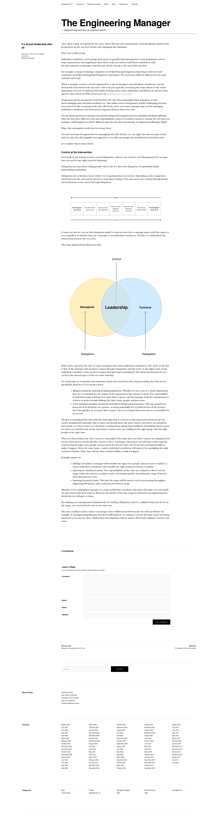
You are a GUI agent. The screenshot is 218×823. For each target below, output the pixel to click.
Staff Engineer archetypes (119, 94)
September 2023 (122, 727)
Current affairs (66, 793)
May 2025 (64, 765)
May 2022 (120, 752)
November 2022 (122, 738)
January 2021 (148, 724)
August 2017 (176, 757)
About (114, 4)
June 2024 (92, 749)
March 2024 (93, 757)
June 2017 (175, 762)
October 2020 (148, 730)
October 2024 (93, 738)
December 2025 (66, 746)
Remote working (149, 790)
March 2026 (65, 738)
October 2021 (121, 762)
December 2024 (94, 733)
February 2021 (121, 768)
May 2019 (147, 746)
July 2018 (175, 727)
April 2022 (120, 754)
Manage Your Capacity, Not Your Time (73, 647)
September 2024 (94, 741)
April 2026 (64, 735)
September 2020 (149, 733)
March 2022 (120, 757)
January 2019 (148, 757)
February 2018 (177, 741)
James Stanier (39, 54)
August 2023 (121, 730)
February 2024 (93, 760)
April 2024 (92, 754)
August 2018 (176, 724)
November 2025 (66, 749)
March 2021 (120, 765)
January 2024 (93, 762)
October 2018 (148, 765)
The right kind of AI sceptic (70, 698)
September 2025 (66, 754)
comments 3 (25, 56)
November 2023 (94, 768)
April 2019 (147, 749)
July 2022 (120, 749)
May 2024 (92, 752)
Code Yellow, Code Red (69, 695)
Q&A (118, 793)
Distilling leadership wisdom (70, 703)
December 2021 (122, 760)
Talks (146, 793)
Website (65, 614)
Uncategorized (177, 790)
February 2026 (66, 741)
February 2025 (93, 727)
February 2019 (149, 754)
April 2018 (175, 735)
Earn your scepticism (68, 700)
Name (65, 600)
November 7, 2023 (27, 54)
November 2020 (149, 727)
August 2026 (65, 724)
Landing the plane (67, 692)
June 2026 (64, 730)
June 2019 (147, 743)
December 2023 (94, 765)
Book (63, 790)
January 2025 (93, 730)
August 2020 (148, 735)
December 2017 (177, 746)
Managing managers (94, 4)
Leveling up (80, 4)
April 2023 (120, 735)
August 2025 (65, 757)
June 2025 (64, 762)
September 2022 (122, 743)
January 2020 (148, 741)
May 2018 (175, 733)
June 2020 (147, 738)
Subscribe (134, 4)
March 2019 (148, 752)
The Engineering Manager (115, 22)
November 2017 (177, 749)
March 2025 (93, 724)
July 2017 (175, 760)
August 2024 (93, 743)
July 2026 (64, 727)
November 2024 (94, 735)
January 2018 (176, 743)
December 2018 (149, 760)
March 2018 (176, 738)
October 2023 (121, 724)
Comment (66, 576)
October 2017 (176, 752)
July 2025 (64, 760)
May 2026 (64, 733)
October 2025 (65, 752)
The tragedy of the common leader (185, 647)
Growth (91, 790)
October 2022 (121, 741)
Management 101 (67, 4)
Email (64, 607)
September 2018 (149, 768)
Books (106, 4)
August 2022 (121, 746)
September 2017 (177, 754)
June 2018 (175, 730)
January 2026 (65, 743)
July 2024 (92, 746)
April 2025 (64, 768)
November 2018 (149, 762)
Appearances (123, 4)
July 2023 (120, 733)
